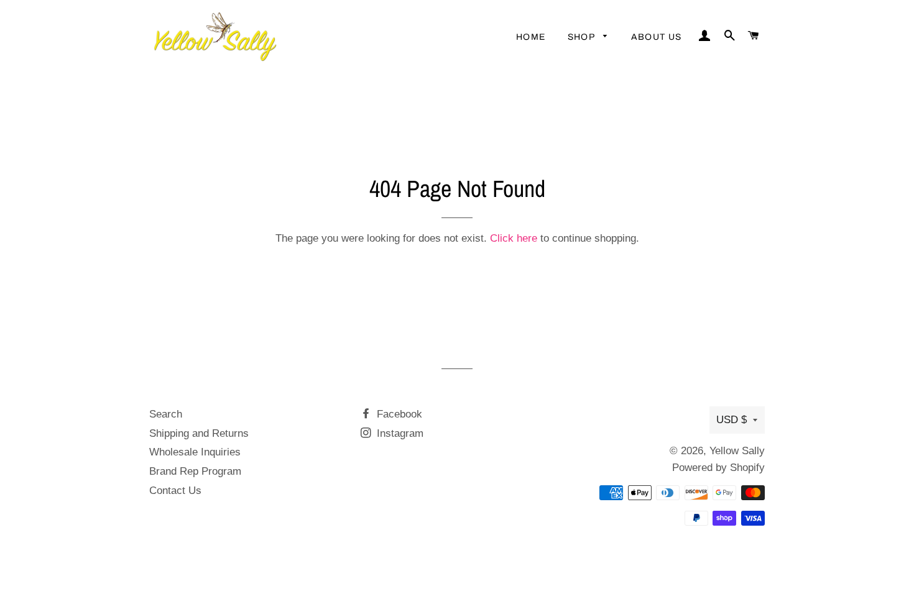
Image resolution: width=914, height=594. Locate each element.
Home (531, 37)
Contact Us (175, 490)
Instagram (398, 433)
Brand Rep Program (195, 471)
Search (165, 414)
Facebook (398, 414)
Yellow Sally (737, 451)
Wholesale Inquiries (195, 452)
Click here (513, 238)
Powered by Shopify (718, 467)
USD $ (731, 420)
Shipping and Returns (199, 433)
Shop (583, 37)
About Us (656, 37)
